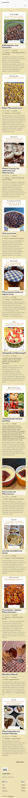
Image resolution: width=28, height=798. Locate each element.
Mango (15, 360)
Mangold (4, 434)
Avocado (10, 427)
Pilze (13, 436)
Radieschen (21, 436)
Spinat (16, 438)
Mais (23, 433)
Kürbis (9, 433)
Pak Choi (16, 434)
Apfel (8, 426)
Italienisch (11, 499)
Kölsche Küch (15, 617)
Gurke (17, 431)
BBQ (13, 52)
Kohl (6, 433)
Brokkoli (8, 429)
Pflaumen (23, 52)
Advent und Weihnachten (18, 178)
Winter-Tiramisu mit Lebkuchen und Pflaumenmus (10, 171)
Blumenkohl (19, 427)
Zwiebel (8, 54)
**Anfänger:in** (8, 52)
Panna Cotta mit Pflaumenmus (9, 493)
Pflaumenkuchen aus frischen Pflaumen (11, 732)
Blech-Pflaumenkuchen (12, 108)
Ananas (11, 358)
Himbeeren (22, 431)
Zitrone (4, 54)
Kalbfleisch (17, 52)
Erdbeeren (4, 360)
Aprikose (15, 358)
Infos (3, 433)
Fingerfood (10, 360)
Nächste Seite (21, 762)
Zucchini (16, 440)
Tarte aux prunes (9, 233)
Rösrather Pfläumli (10, 674)
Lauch (13, 433)
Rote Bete (4, 438)
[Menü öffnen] (25, 6)
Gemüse (14, 431)
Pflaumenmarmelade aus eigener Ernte (12, 293)
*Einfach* (6, 238)
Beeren (5, 426)
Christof (15, 50)
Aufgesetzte (11, 679)
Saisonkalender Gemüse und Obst (12, 420)
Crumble (17, 558)
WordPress (10, 796)
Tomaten (4, 440)
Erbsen (19, 429)
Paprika (20, 434)
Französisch (12, 238)
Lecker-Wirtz (5, 2)
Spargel (13, 438)
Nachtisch (4, 179)
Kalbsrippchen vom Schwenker (10, 46)
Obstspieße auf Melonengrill (14, 353)
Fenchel (9, 431)
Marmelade (14, 299)
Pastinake (4, 436)
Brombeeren (14, 429)
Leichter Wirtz (18, 433)
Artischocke (18, 426)
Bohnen (4, 429)
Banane (19, 358)
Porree (16, 436)
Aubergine (4, 427)
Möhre (8, 434)
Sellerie (8, 438)
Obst (9, 361)
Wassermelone (5, 363)
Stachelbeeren (22, 438)
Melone (19, 360)
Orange (12, 361)
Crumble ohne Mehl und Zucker (12, 552)
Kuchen (14, 113)
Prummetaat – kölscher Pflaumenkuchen (12, 611)
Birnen (14, 427)
